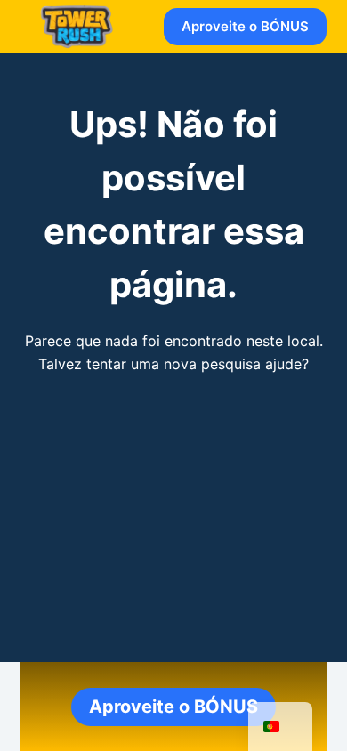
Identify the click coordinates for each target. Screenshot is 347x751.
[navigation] (280, 726)
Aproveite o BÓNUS (245, 26)
